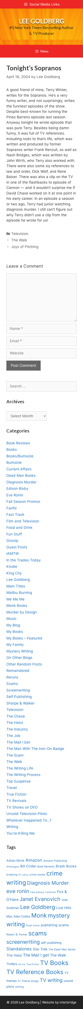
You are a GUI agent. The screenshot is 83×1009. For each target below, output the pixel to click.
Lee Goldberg (41, 21)
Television (19, 234)
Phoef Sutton (33, 925)
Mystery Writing (19, 651)
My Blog (13, 625)
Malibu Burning (19, 592)
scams (37, 933)
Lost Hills (63, 908)
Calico (24, 874)
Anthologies (12, 866)
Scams (12, 683)
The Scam (15, 755)
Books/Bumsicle (19, 456)
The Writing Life (19, 768)
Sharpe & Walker (20, 703)
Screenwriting (18, 690)
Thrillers (11, 964)
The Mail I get (36, 955)
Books (11, 449)
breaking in (13, 874)
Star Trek (40, 949)
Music (11, 618)
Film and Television (22, 521)
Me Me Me (15, 599)
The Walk (19, 240)
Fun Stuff (14, 534)
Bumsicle (14, 462)
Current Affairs (18, 469)
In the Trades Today (23, 560)
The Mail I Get (18, 742)
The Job (13, 736)
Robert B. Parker (16, 934)
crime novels (37, 874)
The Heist (14, 723)
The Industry (17, 729)
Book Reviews (18, 443)
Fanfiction (50, 892)
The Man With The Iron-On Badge (35, 749)
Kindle (11, 566)
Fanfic (11, 508)
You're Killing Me (20, 833)
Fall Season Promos (23, 501)
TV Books (54, 963)
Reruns (12, 677)
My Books (14, 631)
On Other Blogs (19, 657)
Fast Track (15, 514)
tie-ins (21, 964)
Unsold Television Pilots (26, 814)
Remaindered (17, 670)
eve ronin (17, 891)
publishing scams (55, 925)
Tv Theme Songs (28, 981)
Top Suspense (18, 781)
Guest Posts (16, 547)
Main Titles (15, 586)
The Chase (15, 716)
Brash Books (66, 866)
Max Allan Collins (18, 916)
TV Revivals (16, 801)
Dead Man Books (21, 475)
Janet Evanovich (40, 899)
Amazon (34, 860)
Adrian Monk (15, 860)
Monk (39, 915)
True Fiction (16, 794)
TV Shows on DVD (22, 807)
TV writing (51, 980)
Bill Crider (28, 866)
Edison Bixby (17, 488)
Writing (12, 827)
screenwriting (23, 942)
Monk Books (16, 605)
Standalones (19, 948)
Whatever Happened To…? (29, 820)
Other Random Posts (24, 664)
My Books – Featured (24, 638)
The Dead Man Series (62, 949)
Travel (11, 788)
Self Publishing (19, 696)
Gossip (12, 540)
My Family (15, 644)
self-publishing (51, 942)
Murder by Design (21, 612)
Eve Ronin (14, 495)
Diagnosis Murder (21, 482)
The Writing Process (23, 775)
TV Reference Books (34, 972)
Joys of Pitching (24, 247)
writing (19, 986)
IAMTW (12, 553)
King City (14, 573)
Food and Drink (19, 527)
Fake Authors (37, 892)
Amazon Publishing (55, 860)
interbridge (68, 1002)
